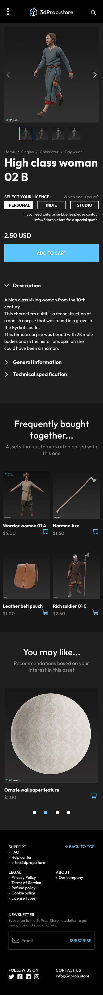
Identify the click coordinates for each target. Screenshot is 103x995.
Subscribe (80, 940)
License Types (23, 898)
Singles (27, 151)
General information (37, 362)
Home (9, 151)
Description (27, 285)
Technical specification (40, 374)
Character (49, 151)
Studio (84, 205)
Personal (19, 205)
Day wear (73, 151)
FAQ (15, 852)
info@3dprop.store (28, 862)
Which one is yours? (81, 196)
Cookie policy (23, 893)
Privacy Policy (23, 877)
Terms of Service (26, 882)
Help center (21, 857)
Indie (51, 205)
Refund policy (23, 887)
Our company (71, 877)
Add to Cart (51, 253)
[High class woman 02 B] (51, 74)
